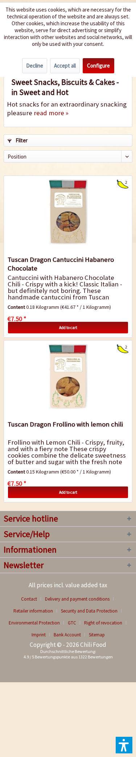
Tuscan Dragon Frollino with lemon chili (65, 424)
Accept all (65, 65)
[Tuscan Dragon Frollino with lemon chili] (68, 376)
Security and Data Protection (89, 611)
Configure (98, 65)
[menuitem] (31, 599)
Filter (21, 140)
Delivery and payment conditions (77, 599)
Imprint (39, 635)
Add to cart (68, 327)
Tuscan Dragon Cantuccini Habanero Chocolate (61, 263)
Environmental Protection (34, 623)
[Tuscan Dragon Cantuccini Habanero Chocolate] (68, 212)
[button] (124, 745)
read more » (51, 113)
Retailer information (33, 611)
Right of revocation (103, 623)
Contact (29, 599)
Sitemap (97, 635)
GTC (72, 623)
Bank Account (67, 635)
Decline (34, 65)
